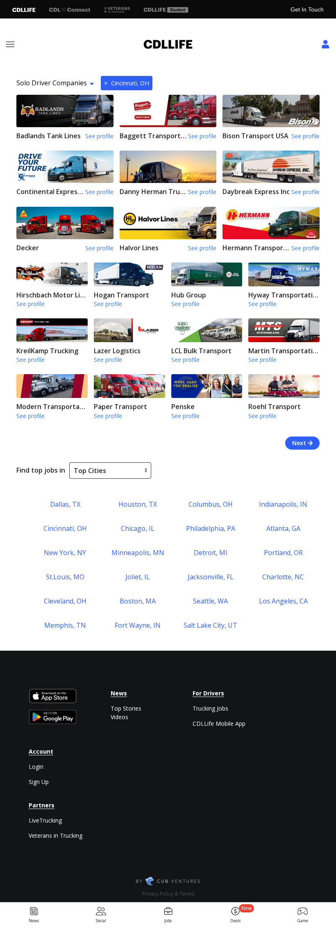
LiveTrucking (45, 820)
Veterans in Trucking (55, 835)
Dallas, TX (65, 504)
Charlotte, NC (283, 576)
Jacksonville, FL (211, 576)
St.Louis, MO (65, 576)
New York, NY (65, 552)
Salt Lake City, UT (210, 625)
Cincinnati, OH (126, 83)
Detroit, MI (210, 552)
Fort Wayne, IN (138, 625)
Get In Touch (307, 9)
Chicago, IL (137, 528)
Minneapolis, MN (137, 552)
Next (300, 443)
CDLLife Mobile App (219, 723)
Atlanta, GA (283, 528)
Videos (119, 717)
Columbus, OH (210, 504)
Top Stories (126, 708)
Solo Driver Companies (51, 82)
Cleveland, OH (65, 601)
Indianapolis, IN (283, 504)
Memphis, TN (65, 625)
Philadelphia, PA (210, 528)
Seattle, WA (210, 601)
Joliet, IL (137, 576)
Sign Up (39, 782)
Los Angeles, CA (283, 601)
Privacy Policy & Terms (168, 893)
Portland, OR (283, 552)
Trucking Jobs (210, 708)
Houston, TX (137, 504)
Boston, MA (138, 601)
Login (36, 766)
